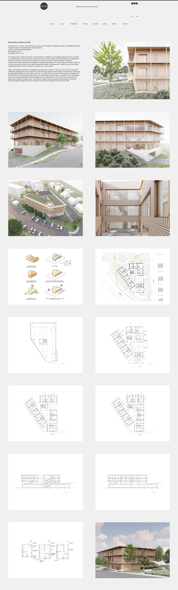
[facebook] (137, 3)
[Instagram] (134, 3)
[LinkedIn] (132, 3)
